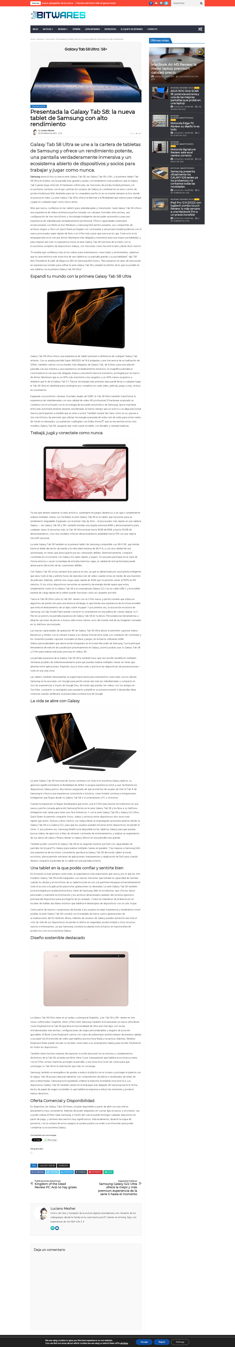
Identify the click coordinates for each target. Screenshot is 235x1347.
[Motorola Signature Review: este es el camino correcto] (160, 147)
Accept (144, 1341)
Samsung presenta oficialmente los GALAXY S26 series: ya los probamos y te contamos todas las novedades (184, 179)
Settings (180, 1341)
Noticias (47, 29)
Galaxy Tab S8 (47, 1165)
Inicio (35, 29)
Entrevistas (110, 29)
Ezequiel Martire (164, 76)
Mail (109, 1172)
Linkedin (68, 1172)
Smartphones (187, 168)
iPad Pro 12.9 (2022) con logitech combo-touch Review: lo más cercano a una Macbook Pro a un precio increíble (186, 208)
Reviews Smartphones (182, 118)
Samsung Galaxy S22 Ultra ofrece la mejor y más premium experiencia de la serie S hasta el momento (117, 1188)
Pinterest (96, 1172)
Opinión (76, 29)
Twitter (54, 1172)
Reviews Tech (186, 88)
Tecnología (50, 39)
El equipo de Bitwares (132, 29)
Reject (162, 1341)
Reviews (62, 29)
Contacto (152, 29)
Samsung (63, 1165)
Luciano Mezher (47, 130)
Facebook (38, 1172)
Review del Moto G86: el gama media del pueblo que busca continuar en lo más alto (87, 3)
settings (124, 1343)
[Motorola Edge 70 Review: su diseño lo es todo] (160, 121)
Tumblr (82, 1172)
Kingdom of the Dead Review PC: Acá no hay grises (56, 1184)
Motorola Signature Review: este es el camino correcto (183, 152)
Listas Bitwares (92, 29)
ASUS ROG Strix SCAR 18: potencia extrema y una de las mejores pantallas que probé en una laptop (186, 97)
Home (32, 39)
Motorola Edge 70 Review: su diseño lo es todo (185, 126)
